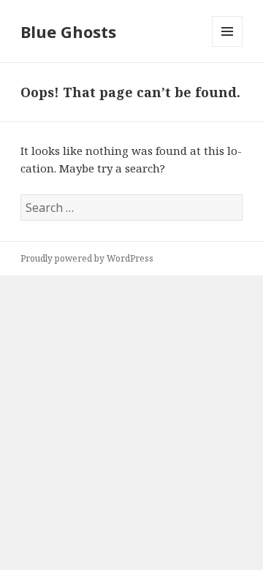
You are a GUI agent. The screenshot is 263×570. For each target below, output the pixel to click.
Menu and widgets (228, 46)
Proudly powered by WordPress (86, 258)
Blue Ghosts (68, 31)
